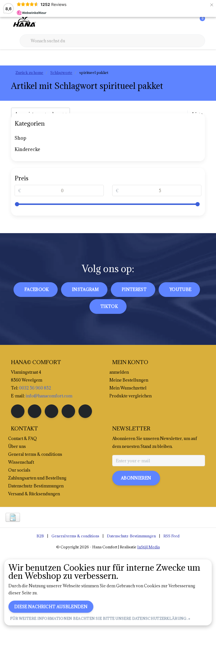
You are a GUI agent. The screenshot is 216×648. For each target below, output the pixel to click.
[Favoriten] (189, 22)
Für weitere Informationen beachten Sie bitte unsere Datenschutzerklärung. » (100, 618)
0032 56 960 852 (35, 388)
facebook (36, 289)
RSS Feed (171, 535)
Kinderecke (27, 149)
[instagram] (34, 411)
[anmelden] (178, 22)
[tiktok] (85, 411)
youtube (180, 289)
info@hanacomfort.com (49, 396)
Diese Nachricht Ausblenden (50, 606)
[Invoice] (13, 517)
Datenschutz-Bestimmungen (131, 535)
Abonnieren (136, 478)
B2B (40, 535)
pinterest (134, 289)
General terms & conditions (75, 535)
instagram (85, 289)
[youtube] (68, 411)
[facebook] (17, 411)
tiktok (109, 306)
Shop (20, 138)
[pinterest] (51, 411)
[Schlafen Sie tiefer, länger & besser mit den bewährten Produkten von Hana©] (24, 22)
